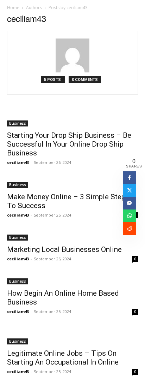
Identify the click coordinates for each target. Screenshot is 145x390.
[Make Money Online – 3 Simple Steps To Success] (72, 184)
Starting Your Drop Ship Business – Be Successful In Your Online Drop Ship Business (69, 144)
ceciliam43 (18, 162)
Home (13, 8)
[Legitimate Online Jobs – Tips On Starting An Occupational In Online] (72, 337)
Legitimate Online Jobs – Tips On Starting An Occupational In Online (63, 357)
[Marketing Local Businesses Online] (72, 237)
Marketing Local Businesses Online (64, 249)
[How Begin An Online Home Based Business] (72, 280)
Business (17, 123)
